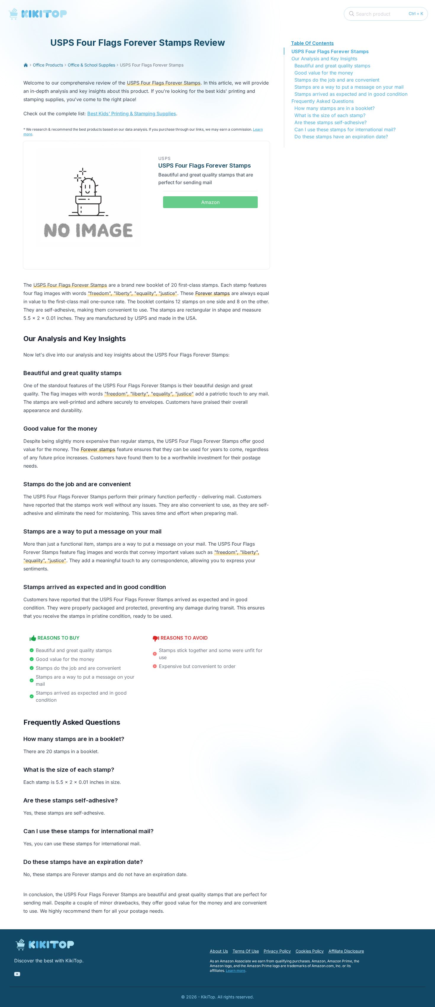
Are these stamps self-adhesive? (330, 122)
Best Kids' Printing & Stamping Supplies (131, 113)
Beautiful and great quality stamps (332, 66)
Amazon (210, 202)
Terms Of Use (246, 951)
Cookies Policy (310, 951)
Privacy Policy (277, 951)
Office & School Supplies (91, 64)
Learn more (235, 970)
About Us (219, 951)
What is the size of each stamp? (329, 115)
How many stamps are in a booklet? (334, 108)
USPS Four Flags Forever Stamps (330, 51)
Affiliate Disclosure (346, 951)
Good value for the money (323, 73)
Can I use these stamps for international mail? (345, 129)
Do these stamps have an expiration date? (341, 137)
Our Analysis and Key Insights (324, 58)
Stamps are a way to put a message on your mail (349, 87)
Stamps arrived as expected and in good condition (350, 94)
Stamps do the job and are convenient (336, 80)
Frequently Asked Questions (322, 101)
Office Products (48, 64)
